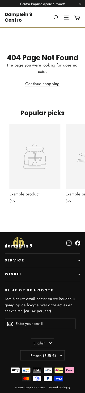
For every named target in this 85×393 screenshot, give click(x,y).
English (40, 343)
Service (14, 260)
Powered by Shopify (59, 387)
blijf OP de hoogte (29, 290)
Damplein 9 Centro (18, 17)
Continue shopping (42, 84)
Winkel (13, 274)
